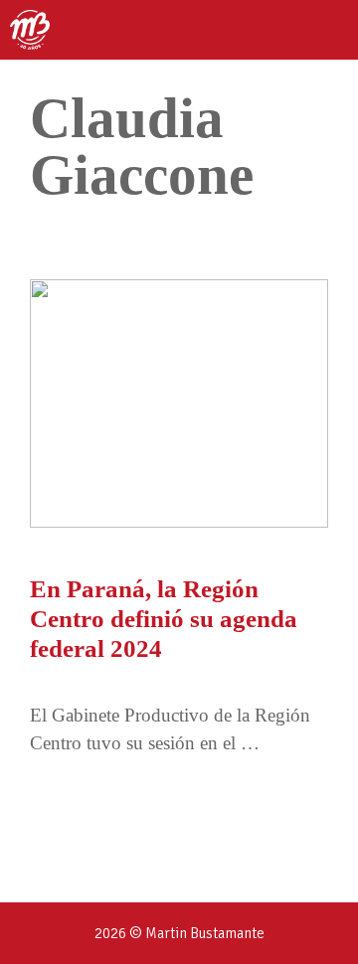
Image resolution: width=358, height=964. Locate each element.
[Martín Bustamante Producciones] (30, 30)
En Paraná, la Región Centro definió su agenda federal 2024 (163, 618)
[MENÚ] (325, 30)
